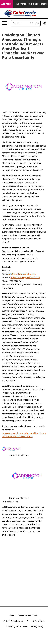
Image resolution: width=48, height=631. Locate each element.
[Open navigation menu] (4, 23)
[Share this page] (44, 23)
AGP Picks (6, 4)
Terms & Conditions (35, 621)
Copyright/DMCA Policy (16, 626)
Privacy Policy (36, 626)
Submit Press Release (14, 621)
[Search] (32, 23)
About (12, 615)
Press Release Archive (28, 615)
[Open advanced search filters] (37, 23)
